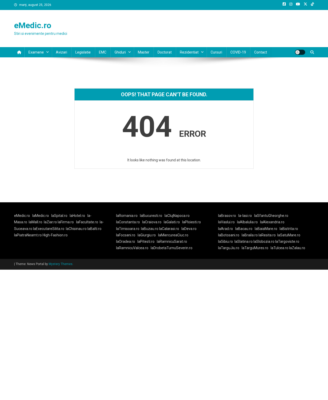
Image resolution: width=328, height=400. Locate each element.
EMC (102, 52)
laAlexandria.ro (272, 222)
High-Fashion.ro (55, 235)
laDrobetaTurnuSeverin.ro (171, 248)
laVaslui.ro (227, 222)
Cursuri (216, 52)
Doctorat (165, 52)
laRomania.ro (127, 216)
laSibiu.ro (225, 241)
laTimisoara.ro (127, 229)
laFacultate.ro (87, 222)
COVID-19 (238, 52)
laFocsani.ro (125, 235)
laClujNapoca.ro (177, 216)
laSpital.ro (59, 216)
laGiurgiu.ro (148, 235)
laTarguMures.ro (255, 248)
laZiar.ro (51, 222)
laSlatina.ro (243, 241)
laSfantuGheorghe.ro (271, 216)
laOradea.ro (125, 241)
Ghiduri (120, 52)
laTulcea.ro (280, 248)
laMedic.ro (41, 216)
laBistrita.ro (289, 229)
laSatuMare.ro (288, 235)
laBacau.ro (243, 229)
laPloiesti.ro (191, 222)
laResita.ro (267, 235)
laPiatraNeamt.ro (28, 235)
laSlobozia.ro (263, 241)
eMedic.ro (32, 25)
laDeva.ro (189, 229)
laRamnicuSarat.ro (172, 241)
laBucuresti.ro (151, 216)
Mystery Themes (61, 264)
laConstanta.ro (128, 222)
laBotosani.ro (228, 235)
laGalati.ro (172, 222)
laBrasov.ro (227, 216)
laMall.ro (35, 222)
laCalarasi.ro (169, 229)
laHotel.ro (77, 216)
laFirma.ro (66, 222)
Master (143, 52)
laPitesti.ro (146, 241)
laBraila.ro (250, 235)
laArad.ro (225, 229)
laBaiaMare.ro (266, 229)
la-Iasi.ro (245, 216)
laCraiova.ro (151, 222)
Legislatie (83, 52)
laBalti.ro (94, 229)
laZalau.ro (297, 248)
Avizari (61, 52)
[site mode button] (300, 52)
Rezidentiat (189, 52)
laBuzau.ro (150, 229)
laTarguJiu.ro (230, 248)
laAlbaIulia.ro (247, 222)
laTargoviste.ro (287, 241)
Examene (36, 52)
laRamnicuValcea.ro (132, 248)
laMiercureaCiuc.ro (173, 235)
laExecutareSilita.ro (48, 229)
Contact (260, 52)
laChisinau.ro (76, 229)
